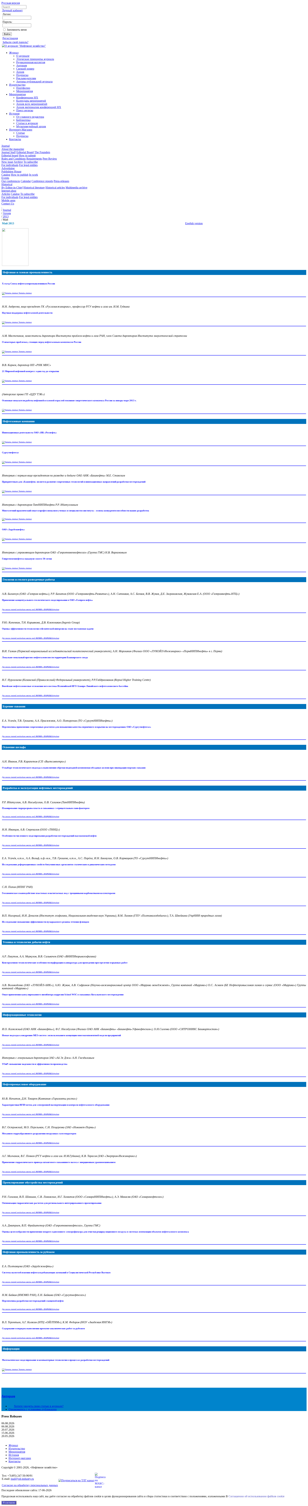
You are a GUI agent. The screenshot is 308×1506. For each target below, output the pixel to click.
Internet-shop (8, 190)
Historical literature (34, 187)
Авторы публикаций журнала (34, 81)
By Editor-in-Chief (12, 187)
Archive (18, 161)
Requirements (34, 158)
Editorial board (9, 155)
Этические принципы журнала (35, 59)
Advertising (8, 168)
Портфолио (23, 87)
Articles (5, 193)
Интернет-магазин (20, 1458)
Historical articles (55, 187)
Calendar (26, 181)
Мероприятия (24, 91)
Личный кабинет (12, 10)
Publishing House (11, 171)
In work (33, 174)
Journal (5, 145)
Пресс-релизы (24, 110)
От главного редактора (30, 116)
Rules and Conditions (13, 158)
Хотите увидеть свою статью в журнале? (38, 1406)
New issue (7, 161)
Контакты (15, 139)
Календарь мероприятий (31, 100)
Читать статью (25, 293)
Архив (20, 71)
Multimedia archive (76, 187)
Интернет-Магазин (20, 129)
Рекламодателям (26, 78)
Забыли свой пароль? (15, 42)
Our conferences (10, 181)
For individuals (9, 165)
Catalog (5, 174)
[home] (1, 206)
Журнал (14, 52)
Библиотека (23, 120)
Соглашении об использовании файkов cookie (256, 1496)
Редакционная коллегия (30, 62)
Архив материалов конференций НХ (38, 107)
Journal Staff (8, 152)
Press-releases (61, 181)
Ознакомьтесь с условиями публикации (33, 1409)
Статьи (20, 132)
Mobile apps (8, 200)
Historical (6, 184)
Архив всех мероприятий (31, 103)
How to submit (27, 155)
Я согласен (9, 1502)
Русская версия (10, 2)
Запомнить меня (17, 29)
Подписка (22, 75)
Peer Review (50, 158)
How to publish (19, 174)
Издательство (17, 84)
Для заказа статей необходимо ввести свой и (26, 609)
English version (194, 223)
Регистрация (10, 38)
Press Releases (11, 1416)
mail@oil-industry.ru (22, 1478)
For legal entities (28, 165)
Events (5, 177)
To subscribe (31, 161)
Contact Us (7, 203)
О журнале (22, 55)
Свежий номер (25, 68)
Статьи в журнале (27, 123)
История (14, 113)
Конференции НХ (27, 97)
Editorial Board (25, 152)
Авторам (21, 65)
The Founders (42, 152)
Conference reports (42, 181)
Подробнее (55, 609)
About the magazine (12, 149)
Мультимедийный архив (31, 126)
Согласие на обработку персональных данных (30, 1485)
